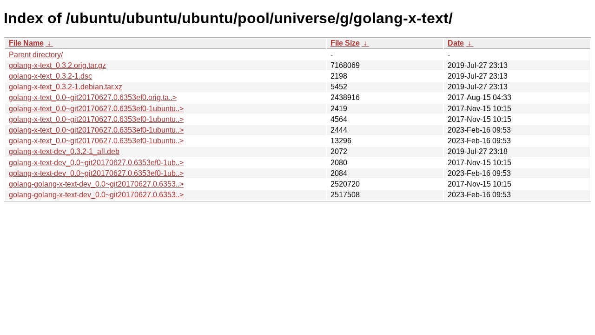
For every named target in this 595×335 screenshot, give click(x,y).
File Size (345, 43)
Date (456, 43)
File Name (26, 43)
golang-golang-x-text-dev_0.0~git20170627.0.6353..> (96, 184)
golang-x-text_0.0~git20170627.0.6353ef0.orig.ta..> (93, 97)
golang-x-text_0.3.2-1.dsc (50, 76)
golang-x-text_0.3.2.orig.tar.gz (57, 65)
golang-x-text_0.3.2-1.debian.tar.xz (65, 87)
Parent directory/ (36, 55)
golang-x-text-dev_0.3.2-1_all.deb (64, 151)
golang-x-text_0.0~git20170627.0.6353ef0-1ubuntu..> (96, 109)
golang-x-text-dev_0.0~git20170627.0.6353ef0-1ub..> (96, 163)
